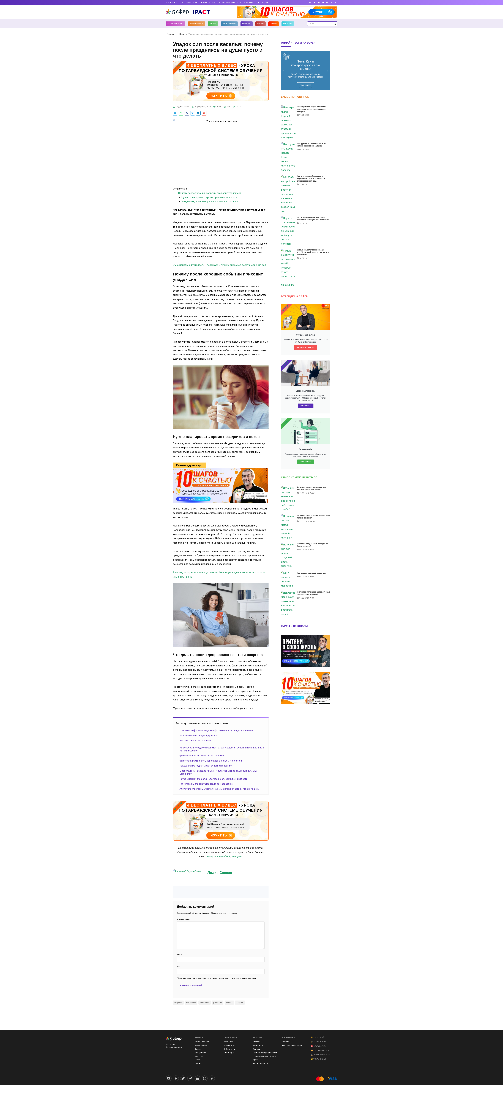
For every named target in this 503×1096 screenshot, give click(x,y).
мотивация (191, 1002)
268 (313, 521)
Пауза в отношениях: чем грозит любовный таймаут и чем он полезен (313, 218)
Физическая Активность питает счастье (201, 755)
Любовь (260, 24)
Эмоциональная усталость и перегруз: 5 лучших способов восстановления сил (219, 264)
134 (313, 550)
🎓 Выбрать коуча (319, 1042)
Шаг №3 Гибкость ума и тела (195, 740)
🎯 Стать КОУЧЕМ (318, 1046)
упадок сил (204, 1002)
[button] (175, 113)
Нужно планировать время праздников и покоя (209, 197)
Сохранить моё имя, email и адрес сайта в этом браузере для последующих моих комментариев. (218, 978)
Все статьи (287, 24)
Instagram (212, 856)
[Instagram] (327, 2)
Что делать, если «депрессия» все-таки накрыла (209, 201)
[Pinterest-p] (335, 2)
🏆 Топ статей (317, 1037)
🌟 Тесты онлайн (319, 1059)
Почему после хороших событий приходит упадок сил (209, 193)
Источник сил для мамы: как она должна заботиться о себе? (311, 488)
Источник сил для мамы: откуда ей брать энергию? (312, 545)
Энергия (213, 24)
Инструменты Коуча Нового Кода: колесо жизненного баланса (312, 144)
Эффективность (196, 24)
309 (313, 493)
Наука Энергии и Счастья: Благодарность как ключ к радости (213, 778)
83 (313, 598)
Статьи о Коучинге (176, 24)
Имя (179, 955)
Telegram (237, 856)
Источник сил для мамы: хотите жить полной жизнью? (313, 516)
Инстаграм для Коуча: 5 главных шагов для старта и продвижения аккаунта (312, 109)
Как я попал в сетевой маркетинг (311, 573)
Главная (171, 34)
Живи (181, 34)
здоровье (178, 1002)
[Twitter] (318, 2)
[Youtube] (310, 2)
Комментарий (183, 919)
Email (179, 967)
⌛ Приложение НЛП (320, 1055)
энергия (239, 1002)
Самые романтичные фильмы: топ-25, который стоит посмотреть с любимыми (313, 252)
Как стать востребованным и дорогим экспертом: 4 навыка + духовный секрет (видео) (311, 178)
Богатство (246, 24)
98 (313, 577)
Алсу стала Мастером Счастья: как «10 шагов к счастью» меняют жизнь (219, 788)
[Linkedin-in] (331, 2)
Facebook (225, 856)
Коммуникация (229, 24)
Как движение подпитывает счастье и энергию (205, 765)
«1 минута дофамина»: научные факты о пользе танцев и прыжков (216, 730)
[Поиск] (334, 24)
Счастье (273, 24)
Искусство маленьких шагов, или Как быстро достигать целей (313, 593)
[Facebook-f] (314, 2)
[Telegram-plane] (323, 2)
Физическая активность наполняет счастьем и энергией (210, 760)
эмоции (229, 1002)
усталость (217, 1002)
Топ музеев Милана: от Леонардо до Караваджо (206, 783)
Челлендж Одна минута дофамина (198, 735)
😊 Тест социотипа (320, 1050)
